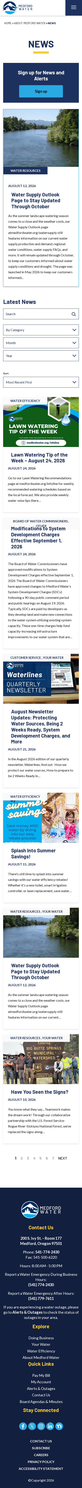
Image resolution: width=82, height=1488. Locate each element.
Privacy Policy (41, 1461)
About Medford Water (29, 23)
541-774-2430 (47, 1252)
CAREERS (41, 1454)
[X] (32, 1426)
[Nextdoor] (59, 1426)
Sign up (41, 91)
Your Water (41, 1344)
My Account (41, 1381)
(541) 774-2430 (41, 1284)
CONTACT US (41, 1441)
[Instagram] (41, 1426)
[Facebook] (23, 1426)
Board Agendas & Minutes (41, 1401)
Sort (6, 373)
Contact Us (41, 1395)
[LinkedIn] (50, 1426)
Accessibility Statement (41, 1468)
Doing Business (41, 1338)
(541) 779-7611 (41, 1298)
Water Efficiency (41, 1351)
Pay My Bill (41, 1375)
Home (8, 23)
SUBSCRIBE (41, 1448)
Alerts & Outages (27, 1312)
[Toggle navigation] (73, 8)
